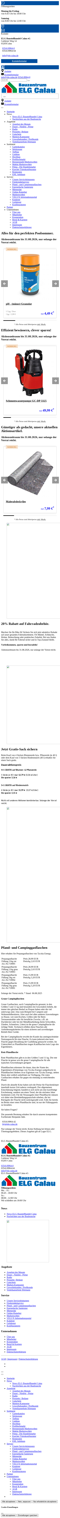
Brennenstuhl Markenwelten (24, 162)
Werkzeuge (17, 149)
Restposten (17, 172)
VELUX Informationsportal (24, 197)
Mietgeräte (17, 189)
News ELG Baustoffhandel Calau (27, 116)
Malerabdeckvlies (16, 501)
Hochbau (16, 157)
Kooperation (17, 217)
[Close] (2, 1374)
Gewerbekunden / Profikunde (25, 139)
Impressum (17, 225)
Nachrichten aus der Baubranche (26, 119)
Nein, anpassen (24, 1502)
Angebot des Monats (21, 124)
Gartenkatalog (18, 147)
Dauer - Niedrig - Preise (22, 126)
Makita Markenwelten (22, 164)
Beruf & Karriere (19, 220)
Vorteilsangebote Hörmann (24, 142)
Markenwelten (18, 194)
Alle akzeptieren (8, 1502)
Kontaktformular (19, 61)
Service (10, 1444)
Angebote (11, 1388)
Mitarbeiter (17, 215)
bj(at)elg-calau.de (9, 1124)
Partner (10, 207)
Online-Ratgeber (19, 192)
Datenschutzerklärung (22, 227)
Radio (15, 129)
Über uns (16, 212)
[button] (2, 107)
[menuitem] (6, 71)
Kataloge (16, 199)
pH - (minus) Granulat (19, 303)
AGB (14, 222)
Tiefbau (15, 152)
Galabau (16, 154)
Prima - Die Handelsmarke (24, 167)
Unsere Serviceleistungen (23, 179)
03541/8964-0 (8, 48)
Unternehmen (13, 1476)
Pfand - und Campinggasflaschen (26, 184)
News (9, 1381)
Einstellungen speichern (27, 1515)
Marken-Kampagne (20, 137)
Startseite (11, 111)
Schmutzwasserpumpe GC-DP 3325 (26, 400)
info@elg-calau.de (10, 55)
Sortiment (11, 1411)
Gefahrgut (16, 202)
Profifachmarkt (18, 159)
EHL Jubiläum (18, 174)
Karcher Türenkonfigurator (24, 169)
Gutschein (16, 134)
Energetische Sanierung (22, 187)
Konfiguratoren (19, 204)
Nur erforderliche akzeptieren (45, 1502)
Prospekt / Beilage (20, 132)
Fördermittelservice (20, 182)
